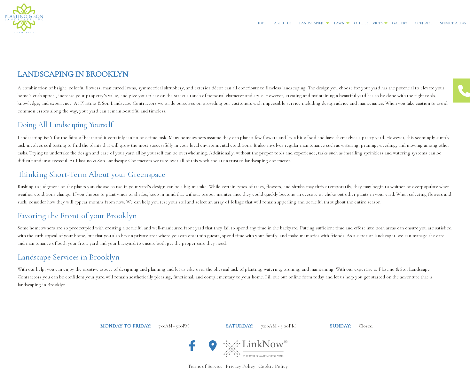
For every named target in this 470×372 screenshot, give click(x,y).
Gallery (399, 23)
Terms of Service (205, 366)
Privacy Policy (240, 366)
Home (261, 23)
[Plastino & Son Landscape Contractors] (78, 18)
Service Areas (453, 23)
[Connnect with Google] (212, 348)
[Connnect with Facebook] (192, 348)
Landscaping (312, 23)
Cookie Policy (273, 366)
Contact (423, 23)
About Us (283, 23)
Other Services (368, 23)
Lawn (339, 23)
